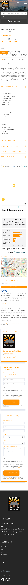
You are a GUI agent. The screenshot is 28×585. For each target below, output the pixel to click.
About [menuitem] (3, 552)
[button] (25, 13)
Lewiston (20, 323)
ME (9, 323)
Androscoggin (14, 323)
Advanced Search (8, 16)
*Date (4, 434)
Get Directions (14, 286)
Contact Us (6, 357)
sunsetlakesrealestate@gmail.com (14, 529)
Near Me (21, 16)
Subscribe (11, 402)
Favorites (21, 3)
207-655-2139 (15, 21)
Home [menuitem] (3, 546)
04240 (24, 323)
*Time (4, 440)
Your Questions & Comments (10, 446)
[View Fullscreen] (3, 266)
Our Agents (12, 357)
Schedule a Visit (19, 416)
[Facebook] (3, 562)
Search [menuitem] (3, 549)
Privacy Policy (4, 303)
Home (1, 323)
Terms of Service (17, 478)
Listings (5, 323)
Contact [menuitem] (4, 555)
